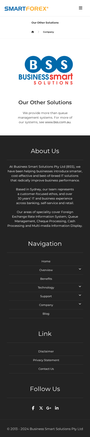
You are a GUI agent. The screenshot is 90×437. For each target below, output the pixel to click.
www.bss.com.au (58, 122)
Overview (46, 270)
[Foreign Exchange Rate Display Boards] (26, 9)
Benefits (46, 278)
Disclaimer (46, 351)
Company (46, 305)
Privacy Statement (46, 360)
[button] (80, 8)
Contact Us (46, 368)
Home (46, 261)
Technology (46, 287)
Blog (46, 313)
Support (46, 296)
